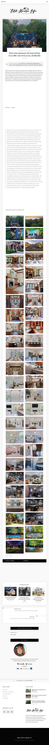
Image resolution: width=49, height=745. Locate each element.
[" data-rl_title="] (14, 221)
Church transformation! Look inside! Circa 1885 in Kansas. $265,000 (22, 618)
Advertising (5, 689)
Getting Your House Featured (8, 691)
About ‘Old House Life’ (7, 693)
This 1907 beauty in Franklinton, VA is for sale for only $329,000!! (38, 599)
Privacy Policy (5, 698)
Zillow (10, 107)
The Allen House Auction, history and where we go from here (24, 599)
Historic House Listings (24, 50)
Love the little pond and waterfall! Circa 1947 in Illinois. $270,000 (26, 610)
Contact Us (5, 695)
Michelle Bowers (10, 560)
